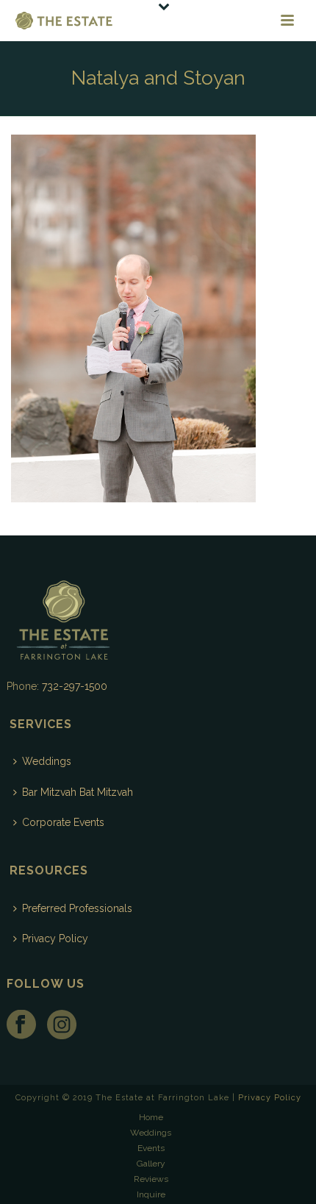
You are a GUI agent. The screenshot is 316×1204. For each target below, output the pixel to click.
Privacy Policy (55, 938)
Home (151, 1117)
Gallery (151, 1163)
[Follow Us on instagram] (61, 1025)
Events (151, 1148)
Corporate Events (63, 822)
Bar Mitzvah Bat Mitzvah (77, 792)
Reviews (151, 1179)
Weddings (46, 761)
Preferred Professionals (77, 908)
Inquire (151, 1194)
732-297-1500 (74, 686)
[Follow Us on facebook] (21, 1025)
